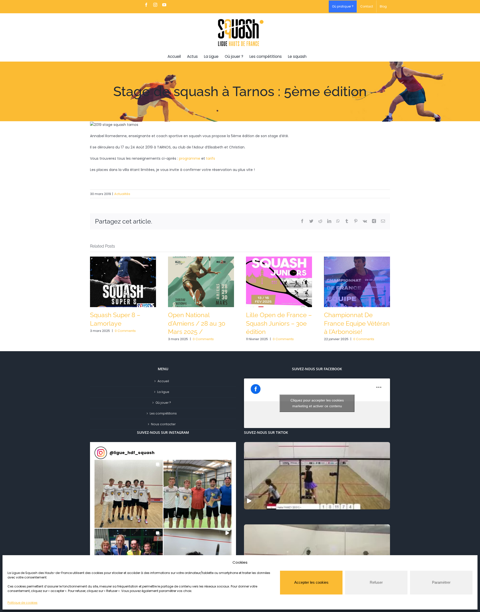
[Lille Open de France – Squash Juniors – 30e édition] (279, 281)
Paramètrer (441, 582)
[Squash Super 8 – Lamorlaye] (123, 281)
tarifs (210, 158)
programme (189, 158)
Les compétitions (163, 413)
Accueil (163, 381)
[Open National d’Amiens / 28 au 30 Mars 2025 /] (201, 281)
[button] (128, 494)
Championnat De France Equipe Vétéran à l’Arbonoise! (357, 323)
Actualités (122, 193)
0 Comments (125, 330)
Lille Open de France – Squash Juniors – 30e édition (279, 323)
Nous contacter (163, 424)
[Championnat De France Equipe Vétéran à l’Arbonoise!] (357, 281)
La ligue (163, 392)
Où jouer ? (163, 402)
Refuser (376, 582)
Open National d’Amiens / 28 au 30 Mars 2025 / (196, 323)
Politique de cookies (23, 602)
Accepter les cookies (311, 582)
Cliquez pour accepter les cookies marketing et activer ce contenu (317, 403)
